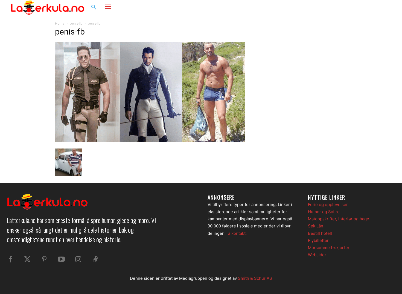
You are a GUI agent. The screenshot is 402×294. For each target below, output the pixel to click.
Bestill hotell (320, 233)
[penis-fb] (150, 140)
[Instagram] (374, 7)
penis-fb (76, 23)
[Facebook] (364, 7)
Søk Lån (315, 226)
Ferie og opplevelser (328, 204)
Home (60, 23)
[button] (93, 7)
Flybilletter (318, 240)
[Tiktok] (95, 259)
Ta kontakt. (236, 233)
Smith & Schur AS (255, 278)
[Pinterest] (44, 259)
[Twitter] (27, 259)
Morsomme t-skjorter (328, 247)
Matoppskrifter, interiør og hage (338, 218)
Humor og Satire (324, 211)
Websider (317, 254)
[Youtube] (61, 259)
